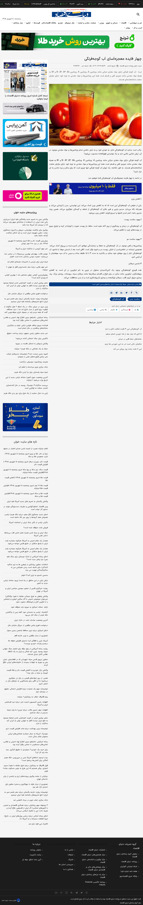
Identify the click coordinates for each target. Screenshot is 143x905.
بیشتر (127, 28)
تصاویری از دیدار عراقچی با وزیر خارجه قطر (31, 635)
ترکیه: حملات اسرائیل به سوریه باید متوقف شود (29, 607)
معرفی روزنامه (35, 850)
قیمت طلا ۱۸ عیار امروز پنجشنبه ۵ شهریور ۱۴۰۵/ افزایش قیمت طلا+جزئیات (25, 487)
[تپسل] (50, 184)
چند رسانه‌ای (18, 23)
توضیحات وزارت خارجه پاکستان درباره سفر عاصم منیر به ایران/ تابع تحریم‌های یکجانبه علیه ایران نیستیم (26, 300)
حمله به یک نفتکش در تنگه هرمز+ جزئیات (31, 348)
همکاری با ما (68, 869)
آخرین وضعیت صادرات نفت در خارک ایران (31, 620)
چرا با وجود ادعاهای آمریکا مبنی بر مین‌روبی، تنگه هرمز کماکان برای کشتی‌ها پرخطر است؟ (26, 759)
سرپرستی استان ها (66, 864)
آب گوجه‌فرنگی (118, 299)
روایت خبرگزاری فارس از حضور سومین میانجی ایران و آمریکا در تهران (26, 590)
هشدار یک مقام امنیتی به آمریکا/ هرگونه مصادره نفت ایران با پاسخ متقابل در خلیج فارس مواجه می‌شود (26, 542)
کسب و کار (137, 28)
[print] (111, 293)
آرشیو (28, 23)
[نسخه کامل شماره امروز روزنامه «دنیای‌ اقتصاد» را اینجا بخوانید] (25, 76)
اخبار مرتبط (95, 322)
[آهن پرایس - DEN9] (25, 133)
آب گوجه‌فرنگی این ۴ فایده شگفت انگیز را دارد (123, 329)
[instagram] (86, 893)
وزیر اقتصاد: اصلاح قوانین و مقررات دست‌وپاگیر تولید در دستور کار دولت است (25, 508)
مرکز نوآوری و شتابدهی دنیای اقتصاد (93, 861)
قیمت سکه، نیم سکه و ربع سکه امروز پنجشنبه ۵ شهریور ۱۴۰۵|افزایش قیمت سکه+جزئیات (25, 471)
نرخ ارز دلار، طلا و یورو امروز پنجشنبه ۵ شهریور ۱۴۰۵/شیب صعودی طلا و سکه (26, 455)
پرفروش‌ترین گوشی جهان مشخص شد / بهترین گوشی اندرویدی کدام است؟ (26, 276)
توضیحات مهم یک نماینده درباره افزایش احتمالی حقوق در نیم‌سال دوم (26, 690)
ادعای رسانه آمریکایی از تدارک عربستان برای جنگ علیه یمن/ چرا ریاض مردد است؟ (27, 558)
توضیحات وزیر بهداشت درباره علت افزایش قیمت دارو (27, 728)
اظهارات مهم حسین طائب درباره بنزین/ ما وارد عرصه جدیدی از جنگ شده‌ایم (27, 711)
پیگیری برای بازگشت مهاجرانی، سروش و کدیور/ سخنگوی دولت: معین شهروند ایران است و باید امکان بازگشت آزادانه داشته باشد (25, 233)
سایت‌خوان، (130, 284)
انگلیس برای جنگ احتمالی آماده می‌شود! (32, 338)
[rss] (71, 893)
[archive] (56, 893)
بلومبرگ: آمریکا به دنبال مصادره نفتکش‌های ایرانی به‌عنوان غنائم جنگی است (28, 735)
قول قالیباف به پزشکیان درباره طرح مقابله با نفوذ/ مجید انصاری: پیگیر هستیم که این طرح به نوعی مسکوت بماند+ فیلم (25, 768)
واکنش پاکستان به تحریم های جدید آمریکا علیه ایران (27, 501)
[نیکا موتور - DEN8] (25, 108)
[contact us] (61, 893)
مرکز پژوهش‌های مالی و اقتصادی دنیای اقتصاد (95, 868)
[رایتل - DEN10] (25, 196)
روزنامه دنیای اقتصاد (129, 861)
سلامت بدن (135, 299)
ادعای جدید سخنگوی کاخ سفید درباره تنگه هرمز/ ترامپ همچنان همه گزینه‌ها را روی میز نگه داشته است (26, 516)
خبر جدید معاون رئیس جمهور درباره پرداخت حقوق (27, 333)
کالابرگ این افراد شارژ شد (38, 824)
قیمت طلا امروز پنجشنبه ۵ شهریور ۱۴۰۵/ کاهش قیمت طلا (26, 479)
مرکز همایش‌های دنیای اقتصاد (93, 854)
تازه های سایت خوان (25, 442)
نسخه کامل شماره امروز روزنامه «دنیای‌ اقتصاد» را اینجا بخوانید (26, 97)
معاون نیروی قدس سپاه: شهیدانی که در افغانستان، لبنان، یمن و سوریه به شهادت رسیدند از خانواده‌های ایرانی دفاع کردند (25, 662)
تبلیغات (70, 854)
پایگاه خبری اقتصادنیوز (128, 876)
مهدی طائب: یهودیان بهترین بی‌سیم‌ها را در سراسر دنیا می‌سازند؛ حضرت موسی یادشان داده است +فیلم (26, 255)
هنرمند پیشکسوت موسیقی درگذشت (33, 362)
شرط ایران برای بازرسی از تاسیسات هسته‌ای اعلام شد (27, 262)
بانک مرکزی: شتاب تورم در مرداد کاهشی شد (30, 800)
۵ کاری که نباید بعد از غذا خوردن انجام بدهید (124, 334)
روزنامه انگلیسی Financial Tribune (95, 883)
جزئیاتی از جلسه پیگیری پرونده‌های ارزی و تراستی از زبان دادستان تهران (25, 778)
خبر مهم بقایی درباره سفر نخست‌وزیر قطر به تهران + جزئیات (27, 268)
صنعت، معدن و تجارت (86, 23)
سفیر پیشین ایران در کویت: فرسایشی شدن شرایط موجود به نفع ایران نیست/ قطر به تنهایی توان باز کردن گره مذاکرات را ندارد (25, 286)
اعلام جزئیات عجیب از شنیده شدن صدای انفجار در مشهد (25, 448)
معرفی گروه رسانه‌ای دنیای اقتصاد (126, 855)
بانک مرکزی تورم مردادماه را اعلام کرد (33, 367)
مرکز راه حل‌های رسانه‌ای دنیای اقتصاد (93, 876)
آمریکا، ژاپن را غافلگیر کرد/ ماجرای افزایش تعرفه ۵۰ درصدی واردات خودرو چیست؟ (28, 642)
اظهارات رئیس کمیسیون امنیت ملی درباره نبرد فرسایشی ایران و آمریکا (26, 703)
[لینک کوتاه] (136, 293)
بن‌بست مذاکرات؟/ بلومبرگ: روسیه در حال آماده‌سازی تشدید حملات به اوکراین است (27, 387)
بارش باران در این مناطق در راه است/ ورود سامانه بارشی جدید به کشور (25, 582)
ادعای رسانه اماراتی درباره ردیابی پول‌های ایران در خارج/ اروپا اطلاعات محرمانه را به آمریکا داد (26, 817)
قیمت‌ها (36, 23)
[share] (66, 893)
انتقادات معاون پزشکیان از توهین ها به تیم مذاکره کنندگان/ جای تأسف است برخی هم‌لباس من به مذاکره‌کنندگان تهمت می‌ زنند (27, 567)
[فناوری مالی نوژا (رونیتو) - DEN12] (25, 417)
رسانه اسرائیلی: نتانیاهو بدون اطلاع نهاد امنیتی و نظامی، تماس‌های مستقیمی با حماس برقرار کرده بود (25, 319)
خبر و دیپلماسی (135, 23)
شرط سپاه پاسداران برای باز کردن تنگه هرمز (31, 372)
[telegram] (116, 293)
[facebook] (131, 293)
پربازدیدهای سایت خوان (25, 212)
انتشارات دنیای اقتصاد (96, 850)
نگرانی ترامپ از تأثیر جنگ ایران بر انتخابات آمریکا (28, 522)
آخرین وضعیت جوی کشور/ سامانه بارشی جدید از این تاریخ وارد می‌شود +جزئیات (27, 379)
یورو (124, 4)
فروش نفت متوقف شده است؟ (35, 527)
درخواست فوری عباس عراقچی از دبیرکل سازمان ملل (28, 293)
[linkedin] (121, 293)
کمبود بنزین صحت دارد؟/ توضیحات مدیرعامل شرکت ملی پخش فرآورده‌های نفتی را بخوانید (27, 355)
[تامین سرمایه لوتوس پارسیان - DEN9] (25, 166)
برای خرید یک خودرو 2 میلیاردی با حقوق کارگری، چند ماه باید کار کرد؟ (27, 751)
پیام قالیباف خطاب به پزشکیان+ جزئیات (32, 697)
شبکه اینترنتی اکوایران (128, 866)
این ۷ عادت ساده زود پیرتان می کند (127, 349)
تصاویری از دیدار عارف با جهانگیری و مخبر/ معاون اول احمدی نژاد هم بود (26, 785)
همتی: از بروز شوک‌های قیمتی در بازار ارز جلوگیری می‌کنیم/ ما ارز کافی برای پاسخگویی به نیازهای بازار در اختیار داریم (26, 681)
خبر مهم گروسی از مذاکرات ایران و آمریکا (32, 248)
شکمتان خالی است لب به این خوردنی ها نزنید (123, 344)
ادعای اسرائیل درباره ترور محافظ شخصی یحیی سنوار (27, 630)
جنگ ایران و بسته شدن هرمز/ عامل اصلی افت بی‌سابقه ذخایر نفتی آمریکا (26, 534)
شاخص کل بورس (35, 4)
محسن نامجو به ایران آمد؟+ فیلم (34, 575)
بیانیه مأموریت (35, 854)
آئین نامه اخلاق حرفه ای (31, 859)
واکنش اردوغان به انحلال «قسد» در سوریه (32, 343)
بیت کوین (65, 4)
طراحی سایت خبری (10, 900)
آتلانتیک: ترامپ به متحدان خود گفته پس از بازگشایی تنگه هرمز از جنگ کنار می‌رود (27, 613)
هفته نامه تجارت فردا (129, 871)
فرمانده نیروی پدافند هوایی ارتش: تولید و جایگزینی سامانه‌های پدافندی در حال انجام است (27, 327)
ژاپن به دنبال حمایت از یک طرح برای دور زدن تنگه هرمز (26, 393)
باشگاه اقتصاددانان (49, 23)
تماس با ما (69, 850)
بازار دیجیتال (69, 23)
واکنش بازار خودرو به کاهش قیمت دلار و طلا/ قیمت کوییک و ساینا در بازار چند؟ (27, 671)
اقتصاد (123, 23)
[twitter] (126, 293)
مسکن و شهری (112, 23)
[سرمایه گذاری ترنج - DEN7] (71, 41)
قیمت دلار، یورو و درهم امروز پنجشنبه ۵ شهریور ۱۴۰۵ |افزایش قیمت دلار (25, 463)
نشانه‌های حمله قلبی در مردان (130, 339)
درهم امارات (95, 4)
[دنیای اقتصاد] (71, 14)
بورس (101, 23)
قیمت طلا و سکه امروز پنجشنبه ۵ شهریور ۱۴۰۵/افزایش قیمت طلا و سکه (26, 495)
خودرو (60, 23)
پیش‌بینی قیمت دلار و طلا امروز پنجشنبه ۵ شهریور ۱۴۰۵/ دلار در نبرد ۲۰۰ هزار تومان (28, 242)
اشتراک (70, 859)
